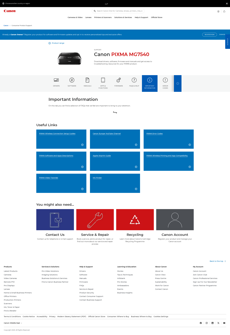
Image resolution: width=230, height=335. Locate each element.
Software (72, 86)
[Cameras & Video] (83, 17)
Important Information (149, 87)
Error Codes (165, 87)
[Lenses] (92, 17)
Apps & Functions (103, 87)
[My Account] (218, 11)
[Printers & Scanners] (112, 17)
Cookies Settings (161, 316)
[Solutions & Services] (133, 17)
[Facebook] (201, 323)
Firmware (118, 86)
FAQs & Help (134, 86)
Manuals (87, 86)
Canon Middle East (12, 323)
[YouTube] (224, 323)
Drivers (56, 86)
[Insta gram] (207, 323)
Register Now (209, 34)
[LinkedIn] (212, 323)
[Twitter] (218, 323)
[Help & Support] (149, 17)
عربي (106, 3)
